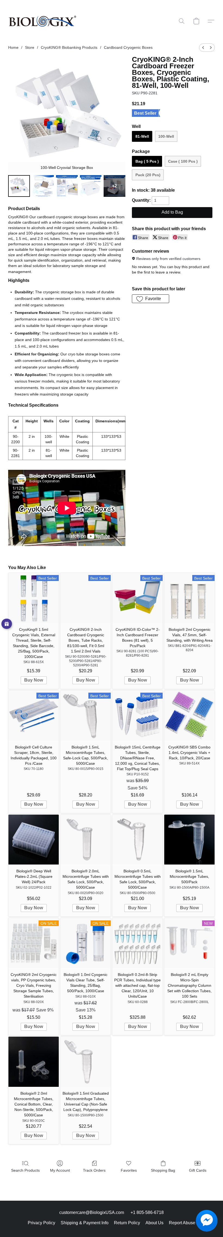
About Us (154, 1222)
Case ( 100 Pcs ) (183, 161)
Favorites (129, 1170)
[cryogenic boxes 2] (67, 186)
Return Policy (127, 1222)
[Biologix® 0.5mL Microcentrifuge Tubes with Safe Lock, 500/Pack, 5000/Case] (137, 840)
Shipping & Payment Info (85, 1222)
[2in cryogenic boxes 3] (91, 186)
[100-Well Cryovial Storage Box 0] (19, 186)
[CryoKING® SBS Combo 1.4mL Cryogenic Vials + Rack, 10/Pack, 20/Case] (189, 715)
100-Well (166, 136)
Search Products (25, 1170)
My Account (60, 1170)
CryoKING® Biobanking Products (69, 47)
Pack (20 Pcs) (147, 175)
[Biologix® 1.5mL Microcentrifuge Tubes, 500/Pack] (189, 840)
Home (13, 47)
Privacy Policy (41, 1222)
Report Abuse (182, 1222)
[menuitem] (203, 48)
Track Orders (94, 1170)
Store (29, 47)
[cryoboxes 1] (43, 186)
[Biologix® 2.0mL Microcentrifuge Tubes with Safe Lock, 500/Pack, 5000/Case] (85, 840)
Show (6, 624)
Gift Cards (197, 1170)
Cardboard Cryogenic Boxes (128, 47)
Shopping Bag (163, 1170)
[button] (42, 21)
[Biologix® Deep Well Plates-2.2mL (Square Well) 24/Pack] (33, 840)
